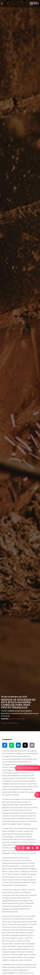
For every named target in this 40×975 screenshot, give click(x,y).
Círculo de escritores (10, 723)
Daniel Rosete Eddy (17, 718)
